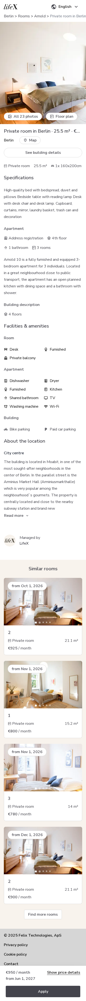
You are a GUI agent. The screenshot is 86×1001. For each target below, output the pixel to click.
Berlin (9, 16)
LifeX (24, 543)
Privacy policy (16, 945)
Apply (43, 991)
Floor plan (64, 116)
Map (33, 140)
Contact (11, 964)
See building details (43, 152)
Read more (13, 515)
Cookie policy (15, 954)
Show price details (63, 972)
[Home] (11, 6)
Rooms (24, 16)
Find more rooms (43, 914)
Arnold (40, 16)
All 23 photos (26, 116)
